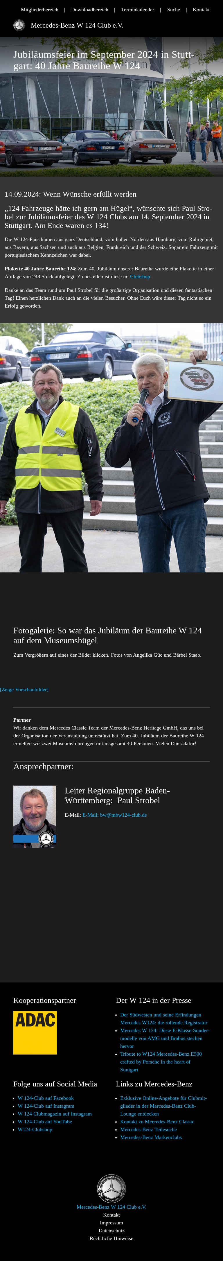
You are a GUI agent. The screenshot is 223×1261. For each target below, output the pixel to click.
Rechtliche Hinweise (111, 1238)
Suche (173, 9)
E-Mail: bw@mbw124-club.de (114, 815)
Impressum (111, 1223)
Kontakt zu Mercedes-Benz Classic (157, 1122)
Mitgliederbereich (39, 9)
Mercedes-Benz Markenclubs (151, 1137)
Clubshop (140, 276)
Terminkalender (137, 9)
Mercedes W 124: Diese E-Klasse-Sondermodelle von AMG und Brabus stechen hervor (165, 1038)
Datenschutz (112, 1230)
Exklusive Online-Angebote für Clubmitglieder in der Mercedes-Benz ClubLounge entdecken (163, 1106)
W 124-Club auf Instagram (46, 1106)
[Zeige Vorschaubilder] (24, 689)
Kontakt (201, 9)
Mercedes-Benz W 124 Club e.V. (77, 25)
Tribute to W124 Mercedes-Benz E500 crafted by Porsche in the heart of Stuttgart (161, 1062)
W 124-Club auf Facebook (46, 1098)
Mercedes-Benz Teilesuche (148, 1129)
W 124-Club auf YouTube (45, 1122)
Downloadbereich (89, 9)
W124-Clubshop (35, 1129)
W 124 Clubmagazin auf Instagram (55, 1114)
